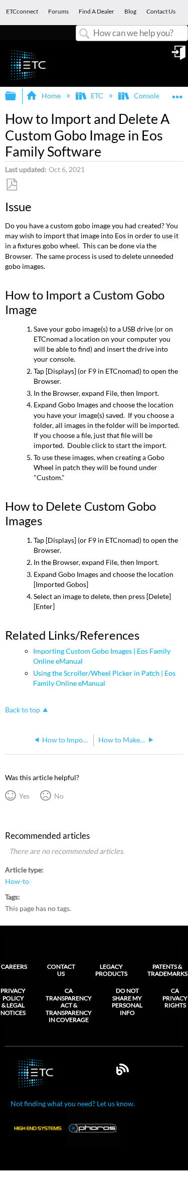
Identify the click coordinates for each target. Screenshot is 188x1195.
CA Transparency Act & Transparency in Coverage (69, 1005)
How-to (17, 881)
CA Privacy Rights (174, 998)
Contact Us (61, 970)
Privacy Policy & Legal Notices (13, 1001)
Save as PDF (11, 185)
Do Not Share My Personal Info (127, 1001)
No (58, 796)
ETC (97, 95)
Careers (14, 966)
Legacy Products (111, 970)
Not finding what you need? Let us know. (73, 1103)
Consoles (147, 95)
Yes (24, 796)
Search (85, 34)
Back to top (22, 710)
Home (51, 95)
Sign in (179, 56)
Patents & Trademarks (167, 970)
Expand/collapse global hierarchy (17, 96)
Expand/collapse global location (177, 93)
